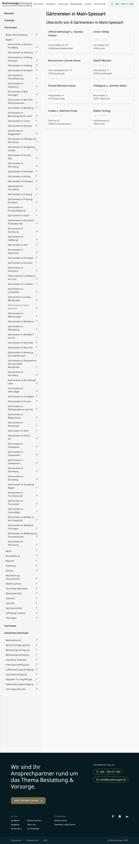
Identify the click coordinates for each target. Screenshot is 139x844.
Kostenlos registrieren (64, 824)
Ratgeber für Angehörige (19, 679)
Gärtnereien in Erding (19, 176)
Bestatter (9, 13)
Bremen (10, 560)
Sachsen (10, 603)
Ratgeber (15, 824)
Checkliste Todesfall (16, 659)
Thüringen (11, 617)
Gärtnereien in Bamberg (20, 107)
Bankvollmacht (13, 640)
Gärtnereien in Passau (19, 401)
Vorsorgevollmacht (16, 689)
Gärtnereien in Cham (19, 120)
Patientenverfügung (16, 674)
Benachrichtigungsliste (18, 645)
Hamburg (11, 565)
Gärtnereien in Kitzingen (21, 257)
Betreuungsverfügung (17, 654)
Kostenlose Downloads (16, 632)
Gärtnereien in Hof (18, 244)
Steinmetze (10, 625)
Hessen (9, 570)
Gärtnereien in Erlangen (20, 181)
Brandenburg (13, 555)
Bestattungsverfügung (17, 649)
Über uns (31, 824)
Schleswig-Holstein (16, 613)
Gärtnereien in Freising (20, 194)
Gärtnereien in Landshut (21, 283)
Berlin (9, 551)
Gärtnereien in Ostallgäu (21, 396)
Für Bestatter (33, 828)
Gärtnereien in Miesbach (21, 321)
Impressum (16, 840)
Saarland (10, 598)
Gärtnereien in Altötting (20, 52)
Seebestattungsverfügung (19, 684)
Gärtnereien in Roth (18, 430)
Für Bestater (60, 816)
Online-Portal (60, 820)
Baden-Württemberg (16, 34)
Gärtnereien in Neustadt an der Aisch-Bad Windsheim (22, 364)
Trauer (88, 3)
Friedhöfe (9, 20)
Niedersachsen (13, 583)
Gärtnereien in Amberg (20, 65)
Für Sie (14, 816)
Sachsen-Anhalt (14, 608)
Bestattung (76, 3)
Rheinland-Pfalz (14, 593)
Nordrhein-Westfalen (17, 588)
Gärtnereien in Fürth (18, 215)
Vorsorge (63, 3)
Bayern (9, 39)
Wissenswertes (34, 820)
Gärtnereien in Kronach (20, 262)
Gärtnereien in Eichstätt (20, 171)
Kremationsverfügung (17, 664)
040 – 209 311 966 (124, 3)
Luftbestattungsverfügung (20, 669)
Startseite (38, 3)
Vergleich (51, 3)
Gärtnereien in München (21, 342)
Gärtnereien (10, 27)
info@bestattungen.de (113, 779)
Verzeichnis (100, 3)
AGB (45, 840)
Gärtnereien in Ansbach (20, 70)
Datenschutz (32, 840)
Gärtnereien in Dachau (20, 125)
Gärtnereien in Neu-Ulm (20, 347)
